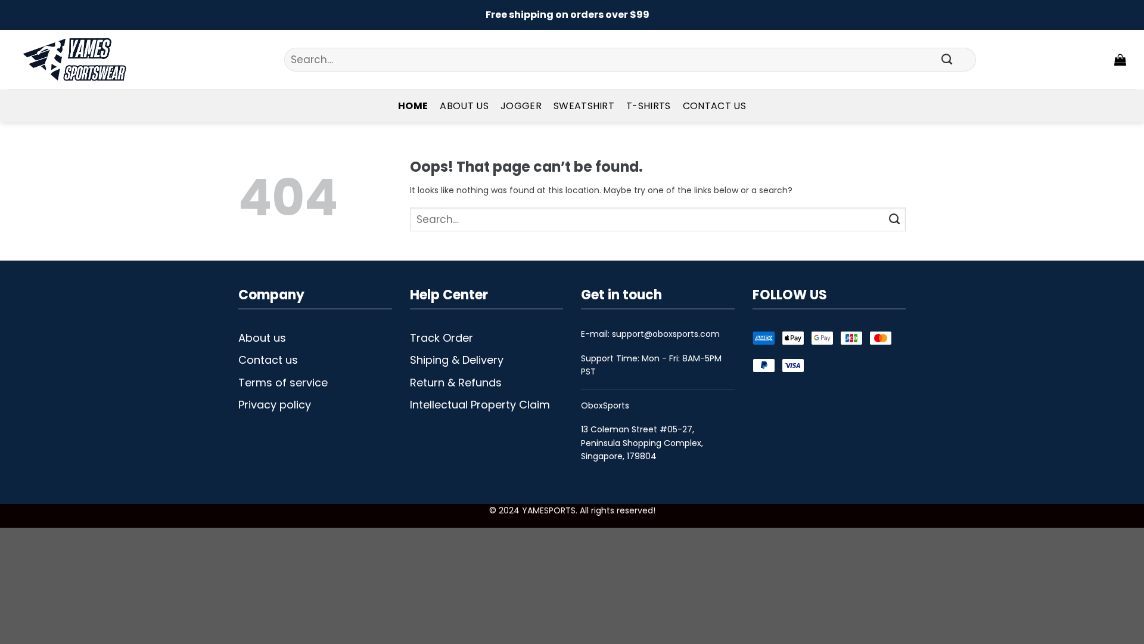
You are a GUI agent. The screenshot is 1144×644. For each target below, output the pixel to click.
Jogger (521, 106)
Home (413, 106)
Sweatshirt (584, 106)
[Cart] (1120, 60)
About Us (464, 106)
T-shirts (648, 106)
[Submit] (947, 59)
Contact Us (714, 106)
